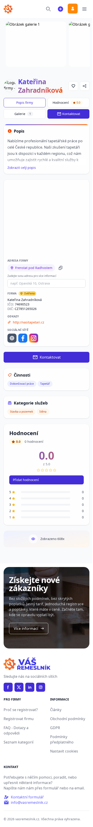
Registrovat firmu (19, 718)
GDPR (55, 727)
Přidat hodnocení (26, 480)
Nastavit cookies (64, 751)
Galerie (22, 114)
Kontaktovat (71, 114)
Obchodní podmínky (67, 718)
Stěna (42, 412)
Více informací (26, 628)
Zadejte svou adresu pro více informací (31, 276)
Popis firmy (24, 102)
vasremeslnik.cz (27, 819)
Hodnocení (66, 102)
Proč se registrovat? (21, 709)
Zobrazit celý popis (21, 167)
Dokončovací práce (22, 384)
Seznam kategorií (18, 742)
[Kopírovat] (60, 267)
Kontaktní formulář (27, 797)
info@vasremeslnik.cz (29, 802)
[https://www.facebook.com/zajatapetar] (22, 338)
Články (55, 709)
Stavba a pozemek (21, 412)
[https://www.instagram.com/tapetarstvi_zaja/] (33, 338)
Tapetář (45, 384)
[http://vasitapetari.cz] (11, 338)
